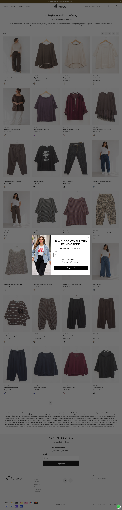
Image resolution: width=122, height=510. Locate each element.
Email (55, 252)
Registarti (71, 268)
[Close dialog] (88, 237)
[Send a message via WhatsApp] (118, 506)
